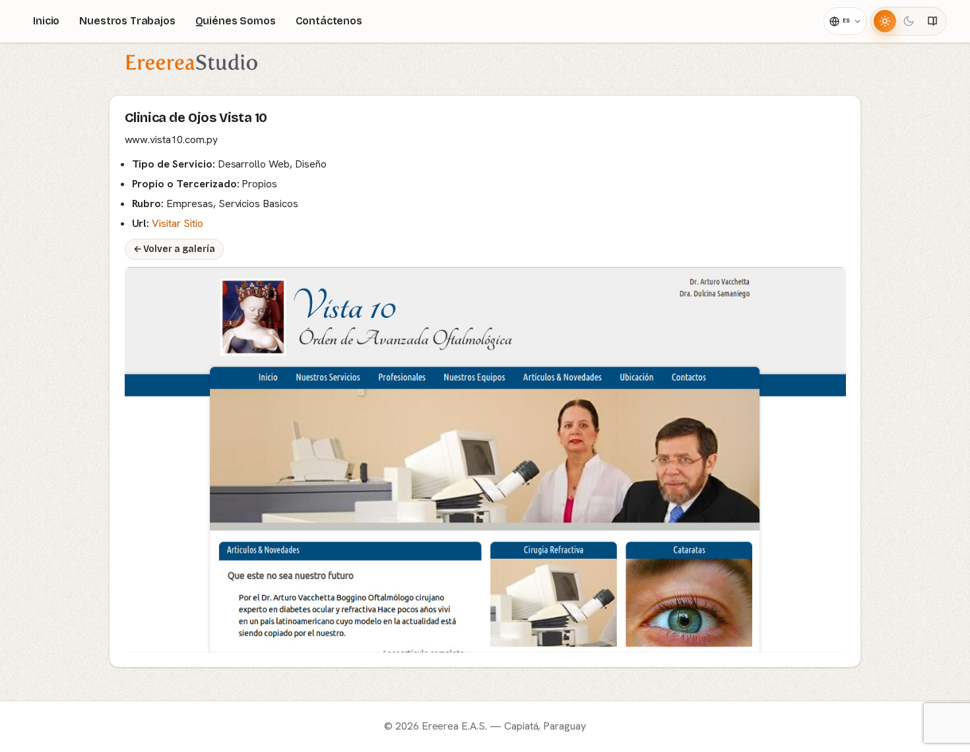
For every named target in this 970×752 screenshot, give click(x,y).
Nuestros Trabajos (127, 21)
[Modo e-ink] (932, 21)
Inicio (46, 21)
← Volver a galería (174, 249)
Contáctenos (329, 21)
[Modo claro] (885, 21)
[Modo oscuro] (908, 21)
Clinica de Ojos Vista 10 (196, 117)
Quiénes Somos (235, 21)
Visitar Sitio (177, 223)
